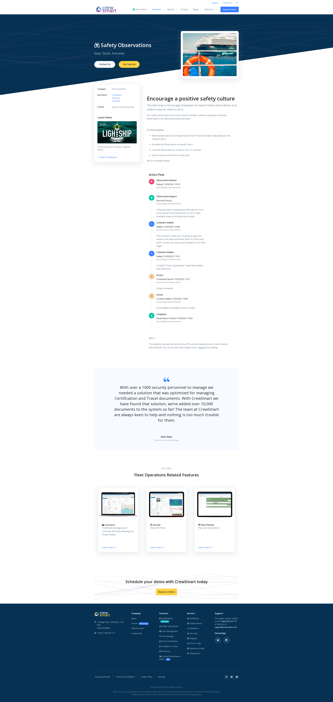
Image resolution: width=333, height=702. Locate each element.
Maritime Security (196, 648)
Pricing (184, 9)
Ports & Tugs (195, 643)
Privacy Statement (102, 677)
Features (156, 9)
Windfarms (194, 628)
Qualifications (167, 619)
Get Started (129, 64)
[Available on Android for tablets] (226, 640)
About (133, 618)
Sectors (170, 9)
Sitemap (161, 677)
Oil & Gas (193, 633)
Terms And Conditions (125, 677)
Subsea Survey (195, 623)
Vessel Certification (169, 641)
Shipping (193, 638)
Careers (139, 623)
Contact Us (227, 3)
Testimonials (136, 633)
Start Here (140, 9)
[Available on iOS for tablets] (218, 640)
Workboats (194, 618)
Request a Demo (166, 591)
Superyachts (194, 653)
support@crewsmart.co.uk (226, 627)
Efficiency (116, 98)
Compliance (117, 95)
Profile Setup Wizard (169, 626)
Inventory (166, 651)
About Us (209, 9)
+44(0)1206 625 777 (228, 621)
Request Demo (229, 9)
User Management (170, 631)
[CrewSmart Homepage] (107, 9)
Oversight (116, 101)
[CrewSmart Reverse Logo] (102, 614)
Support (215, 3)
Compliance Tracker (169, 646)
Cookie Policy (146, 677)
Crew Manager (167, 636)
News (195, 9)
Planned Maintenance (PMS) (169, 657)
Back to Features (108, 157)
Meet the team (137, 628)
